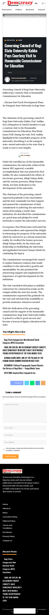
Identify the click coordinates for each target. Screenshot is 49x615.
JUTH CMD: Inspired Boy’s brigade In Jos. (20, 372)
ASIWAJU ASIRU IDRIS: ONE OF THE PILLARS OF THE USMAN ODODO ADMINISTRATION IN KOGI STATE (23, 359)
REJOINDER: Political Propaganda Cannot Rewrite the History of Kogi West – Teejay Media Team (23, 367)
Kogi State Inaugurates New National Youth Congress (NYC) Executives (21, 341)
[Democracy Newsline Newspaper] (20, 3)
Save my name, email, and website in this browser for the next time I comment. (25, 449)
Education (11, 40)
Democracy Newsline (18, 78)
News (20, 40)
